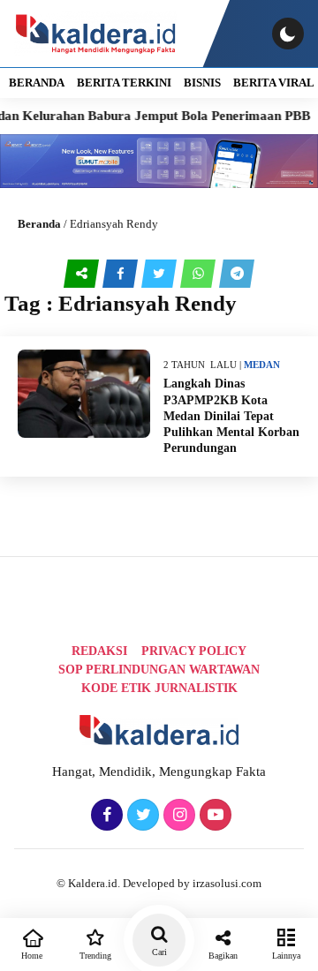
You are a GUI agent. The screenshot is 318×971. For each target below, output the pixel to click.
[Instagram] (177, 816)
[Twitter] (141, 816)
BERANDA (36, 82)
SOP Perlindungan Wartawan (159, 669)
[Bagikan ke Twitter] (160, 274)
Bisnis (202, 82)
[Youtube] (213, 816)
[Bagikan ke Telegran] (236, 274)
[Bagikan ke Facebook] (121, 274)
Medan (262, 364)
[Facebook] (105, 816)
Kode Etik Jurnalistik (159, 688)
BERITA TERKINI (124, 82)
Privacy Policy (193, 651)
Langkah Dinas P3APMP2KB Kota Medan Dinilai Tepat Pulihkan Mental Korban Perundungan (231, 416)
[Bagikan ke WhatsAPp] (199, 274)
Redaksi (99, 651)
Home (31, 955)
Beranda (39, 223)
